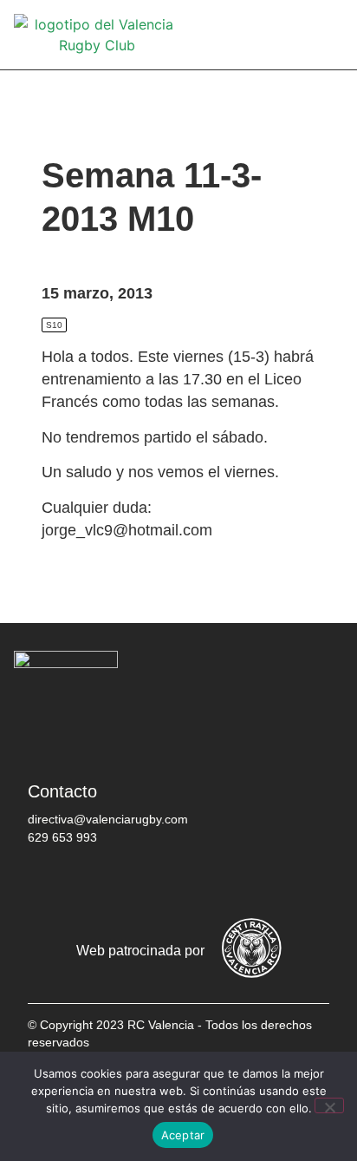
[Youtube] (205, 882)
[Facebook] (49, 882)
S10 (54, 325)
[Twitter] (101, 882)
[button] (331, 35)
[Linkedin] (257, 882)
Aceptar (183, 1135)
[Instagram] (153, 882)
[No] (329, 1105)
